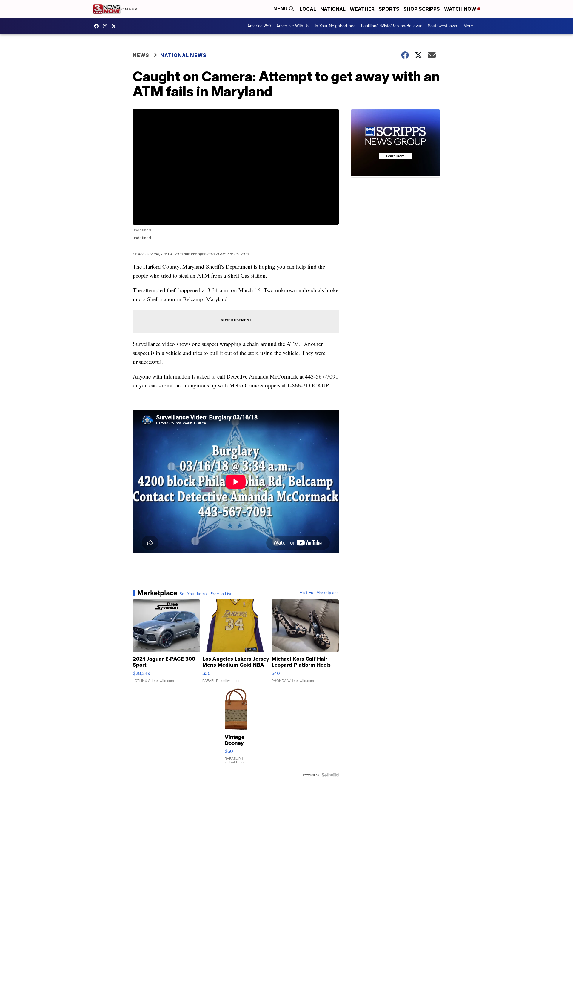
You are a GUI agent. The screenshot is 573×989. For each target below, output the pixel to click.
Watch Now (461, 9)
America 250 (259, 26)
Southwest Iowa (442, 26)
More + (469, 26)
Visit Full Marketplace (319, 593)
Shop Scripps (421, 9)
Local (308, 9)
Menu (281, 8)
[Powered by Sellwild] (330, 775)
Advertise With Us (292, 26)
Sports (389, 9)
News (141, 55)
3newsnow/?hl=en (106, 26)
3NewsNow (98, 26)
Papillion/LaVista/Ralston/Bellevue (392, 26)
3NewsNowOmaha (115, 26)
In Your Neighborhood (335, 26)
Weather (362, 9)
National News (183, 55)
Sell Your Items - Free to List (205, 594)
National (333, 9)
